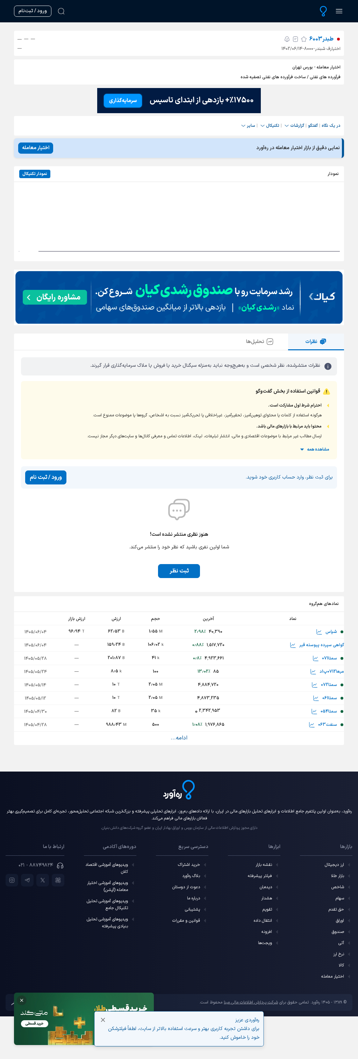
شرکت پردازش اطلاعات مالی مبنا (251, 1002)
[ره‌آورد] (323, 11)
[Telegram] (27, 880)
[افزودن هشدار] (287, 39)
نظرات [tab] (311, 341)
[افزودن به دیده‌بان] (303, 39)
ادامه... (179, 738)
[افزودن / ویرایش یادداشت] (295, 39)
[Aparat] (58, 880)
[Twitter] (42, 880)
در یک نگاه (331, 126)
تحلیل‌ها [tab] (255, 341)
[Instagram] (12, 880)
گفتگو (313, 126)
